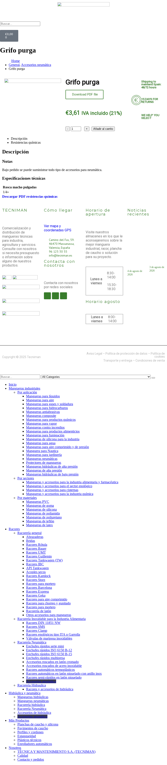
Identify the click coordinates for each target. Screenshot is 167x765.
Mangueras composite (41, 416)
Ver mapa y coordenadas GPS (57, 228)
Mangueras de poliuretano (44, 517)
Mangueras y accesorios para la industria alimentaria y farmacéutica (72, 482)
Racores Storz (35, 580)
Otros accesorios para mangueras (48, 615)
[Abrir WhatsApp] (156, 754)
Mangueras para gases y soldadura (49, 404)
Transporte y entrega (117, 360)
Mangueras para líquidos (43, 396)
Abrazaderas (34, 537)
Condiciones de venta (150, 360)
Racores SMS (35, 626)
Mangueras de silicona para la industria (52, 439)
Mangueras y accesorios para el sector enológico (59, 486)
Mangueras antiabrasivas (43, 412)
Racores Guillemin (39, 556)
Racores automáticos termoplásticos (50, 669)
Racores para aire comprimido (46, 599)
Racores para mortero (40, 584)
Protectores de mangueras (43, 462)
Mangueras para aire (40, 400)
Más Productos (19, 720)
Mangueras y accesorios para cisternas (52, 490)
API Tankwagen (37, 568)
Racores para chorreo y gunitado (48, 603)
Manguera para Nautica (42, 451)
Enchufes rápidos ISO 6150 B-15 (49, 654)
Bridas (30, 541)
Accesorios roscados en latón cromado (52, 662)
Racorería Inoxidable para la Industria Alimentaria (51, 619)
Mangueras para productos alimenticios (53, 431)
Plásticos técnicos (29, 740)
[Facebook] (47, 295)
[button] (83, 28)
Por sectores (25, 478)
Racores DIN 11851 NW (43, 623)
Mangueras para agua (40, 443)
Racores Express (37, 591)
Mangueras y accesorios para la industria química (59, 494)
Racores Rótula (36, 544)
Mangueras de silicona (41, 509)
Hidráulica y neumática (24, 693)
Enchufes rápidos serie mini (45, 646)
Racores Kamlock (38, 576)
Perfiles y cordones (30, 732)
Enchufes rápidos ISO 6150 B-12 (49, 650)
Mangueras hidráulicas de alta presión (52, 466)
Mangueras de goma (40, 505)
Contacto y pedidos (30, 759)
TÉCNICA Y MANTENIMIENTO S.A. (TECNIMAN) (56, 751)
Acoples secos (36, 572)
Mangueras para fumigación (45, 435)
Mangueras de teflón (40, 521)
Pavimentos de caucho (32, 728)
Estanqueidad (26, 736)
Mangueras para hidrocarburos (47, 408)
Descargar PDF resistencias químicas (30, 196)
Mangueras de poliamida (43, 513)
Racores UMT (36, 552)
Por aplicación (27, 392)
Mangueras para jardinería (44, 455)
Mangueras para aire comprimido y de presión (57, 447)
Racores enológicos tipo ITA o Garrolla (53, 634)
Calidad (22, 755)
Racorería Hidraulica (31, 685)
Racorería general (29, 533)
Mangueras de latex (39, 525)
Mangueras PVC (37, 501)
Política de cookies (158, 355)
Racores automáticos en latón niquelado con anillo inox (64, 673)
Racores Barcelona (39, 587)
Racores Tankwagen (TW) (44, 560)
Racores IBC (35, 564)
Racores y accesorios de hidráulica (49, 689)
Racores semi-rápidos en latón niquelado (54, 677)
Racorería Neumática (31, 642)
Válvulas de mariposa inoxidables (49, 638)
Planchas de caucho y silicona (37, 724)
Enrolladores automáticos (34, 744)
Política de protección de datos (126, 353)
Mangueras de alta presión (44, 470)
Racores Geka (35, 595)
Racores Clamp (36, 630)
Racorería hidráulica (31, 705)
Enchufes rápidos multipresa (45, 658)
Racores (14, 529)
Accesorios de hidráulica (34, 712)
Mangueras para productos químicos (51, 419)
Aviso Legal (94, 353)
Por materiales (27, 498)
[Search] (153, 377)
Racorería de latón (38, 611)
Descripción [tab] (19, 138)
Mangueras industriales (24, 388)
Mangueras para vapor (41, 423)
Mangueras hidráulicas (32, 697)
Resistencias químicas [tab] (26, 142)
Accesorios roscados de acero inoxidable (54, 666)
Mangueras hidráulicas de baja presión (52, 474)
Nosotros (15, 748)
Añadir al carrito (103, 128)
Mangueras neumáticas (41, 459)
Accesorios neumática (41, 681)
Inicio (13, 384)
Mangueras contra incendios (45, 427)
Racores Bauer (36, 548)
